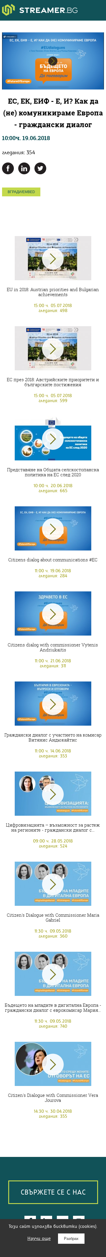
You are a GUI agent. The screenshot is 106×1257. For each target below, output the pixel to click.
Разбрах (71, 1238)
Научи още (39, 1238)
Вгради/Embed (21, 192)
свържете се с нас (53, 1192)
